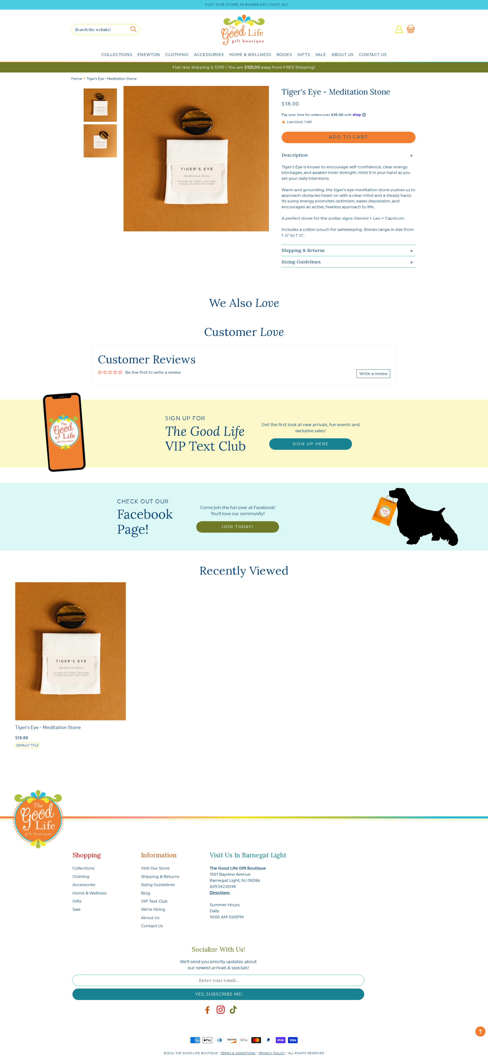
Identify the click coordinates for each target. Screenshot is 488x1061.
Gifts (303, 55)
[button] (412, 29)
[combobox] (105, 29)
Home (76, 79)
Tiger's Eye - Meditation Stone (48, 727)
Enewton (149, 55)
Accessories (209, 55)
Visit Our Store (155, 868)
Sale (320, 55)
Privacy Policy (272, 1053)
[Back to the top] (480, 1031)
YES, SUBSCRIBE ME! (218, 994)
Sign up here (311, 444)
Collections (116, 55)
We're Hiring (153, 909)
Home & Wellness (250, 55)
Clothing (176, 55)
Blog (145, 893)
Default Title (27, 745)
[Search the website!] (133, 29)
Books (284, 55)
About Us (342, 55)
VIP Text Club (154, 901)
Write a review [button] (373, 374)
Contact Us (373, 55)
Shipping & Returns (160, 877)
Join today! (237, 527)
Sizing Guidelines (158, 885)
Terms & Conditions (238, 1053)
